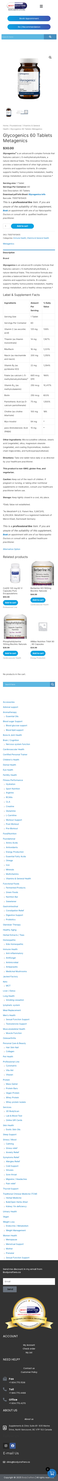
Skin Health (8, 1125)
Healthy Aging (9, 930)
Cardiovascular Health (13, 749)
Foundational (15, 125)
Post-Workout (12, 824)
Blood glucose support (16, 725)
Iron (8, 865)
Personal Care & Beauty (14, 1043)
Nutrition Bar (12, 897)
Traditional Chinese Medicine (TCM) (20, 1194)
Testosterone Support (16, 1024)
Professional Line (11, 1062)
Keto (5, 982)
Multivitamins (12, 874)
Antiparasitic (12, 967)
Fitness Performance (13, 780)
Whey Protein (12, 1097)
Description (9, 252)
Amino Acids (12, 843)
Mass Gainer (12, 1084)
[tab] (29, 252)
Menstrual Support (15, 1244)
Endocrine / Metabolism (17, 1226)
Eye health (8, 770)
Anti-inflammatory (14, 953)
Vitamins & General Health (38, 238)
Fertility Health (10, 775)
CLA (8, 802)
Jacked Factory (10, 976)
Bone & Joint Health (12, 735)
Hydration (10, 784)
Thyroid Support (10, 1189)
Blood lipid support (14, 730)
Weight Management (16, 1230)
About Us (10, 1410)
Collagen (10, 1051)
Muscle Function (14, 1033)
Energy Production (15, 852)
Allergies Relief (13, 1161)
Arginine (10, 792)
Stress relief (11, 1148)
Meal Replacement (12, 1010)
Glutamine (11, 811)
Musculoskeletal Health (14, 1029)
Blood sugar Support (12, 721)
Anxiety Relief (12, 1152)
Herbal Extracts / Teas (13, 935)
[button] (41, 6)
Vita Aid (9, 1070)
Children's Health (11, 759)
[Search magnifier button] (52, 684)
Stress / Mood (9, 1139)
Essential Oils (12, 716)
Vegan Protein (12, 1093)
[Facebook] (13, 1446)
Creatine (10, 806)
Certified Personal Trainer (15, 754)
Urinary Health (10, 1211)
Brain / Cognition (11, 740)
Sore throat (11, 1174)
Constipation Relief (15, 910)
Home (5, 125)
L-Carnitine (11, 815)
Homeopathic (9, 940)
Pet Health (8, 1056)
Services (7, 1107)
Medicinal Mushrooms (16, 971)
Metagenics (8, 244)
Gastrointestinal (10, 906)
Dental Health (9, 765)
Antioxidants (12, 847)
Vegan (6, 1217)
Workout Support (14, 820)
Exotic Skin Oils (13, 1129)
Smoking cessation (15, 1000)
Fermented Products (15, 888)
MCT (8, 985)
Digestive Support (14, 915)
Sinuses (9, 1170)
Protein (6, 1080)
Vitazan (9, 1074)
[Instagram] (6, 1446)
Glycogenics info (37, 194)
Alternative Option (11, 549)
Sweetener (11, 901)
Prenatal (10, 1253)
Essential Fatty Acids (16, 856)
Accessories (9, 702)
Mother (9, 1248)
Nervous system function (18, 744)
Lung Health (9, 996)
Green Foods (12, 892)
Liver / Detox (9, 991)
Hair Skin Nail (12, 1047)
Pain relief (10, 1183)
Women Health (10, 1235)
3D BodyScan (12, 1111)
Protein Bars (12, 1088)
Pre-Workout (12, 828)
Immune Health (19, 238)
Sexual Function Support (17, 1019)
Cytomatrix (11, 1065)
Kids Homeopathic (14, 944)
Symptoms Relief (11, 1157)
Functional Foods (11, 884)
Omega (9, 860)
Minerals (10, 869)
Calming (10, 1144)
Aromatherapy (10, 712)
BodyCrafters (28, 1477)
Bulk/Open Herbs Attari (17, 1202)
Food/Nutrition (10, 833)
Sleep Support (10, 1134)
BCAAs (9, 797)
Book (5, 210)
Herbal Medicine (13, 1198)
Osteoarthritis (9, 1038)
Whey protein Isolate (16, 1102)
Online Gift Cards (14, 1120)
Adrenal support (10, 707)
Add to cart (22, 226)
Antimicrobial (12, 962)
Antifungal (11, 958)
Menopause (11, 1239)
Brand (6, 258)
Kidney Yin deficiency (16, 1206)
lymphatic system (11, 1005)
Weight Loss (9, 1222)
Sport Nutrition (13, 788)
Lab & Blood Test (14, 1116)
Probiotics (10, 919)
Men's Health (9, 1015)
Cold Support (12, 1166)
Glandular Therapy (12, 924)
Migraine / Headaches (16, 1179)
